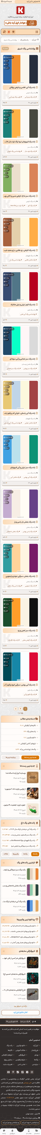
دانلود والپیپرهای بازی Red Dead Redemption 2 (22, 937)
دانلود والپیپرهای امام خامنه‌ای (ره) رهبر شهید (23, 926)
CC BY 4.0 (10, 1098)
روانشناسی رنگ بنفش (14, 586)
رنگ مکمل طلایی (30, 260)
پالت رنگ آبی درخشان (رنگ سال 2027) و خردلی (22, 829)
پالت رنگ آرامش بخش (28, 640)
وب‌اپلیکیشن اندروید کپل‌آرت (30, 1122)
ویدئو (36, 1055)
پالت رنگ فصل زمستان (29, 364)
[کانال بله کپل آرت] (18, 1072)
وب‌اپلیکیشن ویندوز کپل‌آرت (11, 1122)
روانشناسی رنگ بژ (15, 260)
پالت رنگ (9, 1045)
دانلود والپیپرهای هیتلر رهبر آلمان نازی (22, 942)
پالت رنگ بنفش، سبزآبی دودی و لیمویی (20, 576)
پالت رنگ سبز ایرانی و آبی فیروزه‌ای (22, 467)
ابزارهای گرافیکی (7, 1055)
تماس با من (21, 1064)
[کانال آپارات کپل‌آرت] (8, 1072)
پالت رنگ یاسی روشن (29, 531)
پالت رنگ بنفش (31, 527)
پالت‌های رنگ (24, 40)
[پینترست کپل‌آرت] (13, 1072)
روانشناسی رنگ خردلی (14, 151)
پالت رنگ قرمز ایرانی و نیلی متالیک (23, 304)
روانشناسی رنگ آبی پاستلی (12, 423)
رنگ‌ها (25, 854)
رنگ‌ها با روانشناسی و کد (28, 749)
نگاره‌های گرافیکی (28, 725)
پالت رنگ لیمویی (30, 586)
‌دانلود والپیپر (30, 737)
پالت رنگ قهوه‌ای (31, 256)
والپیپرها (16, 854)
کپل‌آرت (34, 40)
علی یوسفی (27, 1082)
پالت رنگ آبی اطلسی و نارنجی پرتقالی (22, 87)
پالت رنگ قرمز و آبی (29, 694)
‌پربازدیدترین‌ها (11, 757)
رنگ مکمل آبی (15, 477)
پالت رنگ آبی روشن (29, 477)
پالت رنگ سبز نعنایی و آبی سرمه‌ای (22, 359)
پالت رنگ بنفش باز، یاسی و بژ (24, 522)
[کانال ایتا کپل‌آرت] (22, 1072)
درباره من (35, 1064)
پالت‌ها (35, 854)
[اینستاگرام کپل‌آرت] (32, 1072)
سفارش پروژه (8, 1060)
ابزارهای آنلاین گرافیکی (27, 743)
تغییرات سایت (7, 1064)
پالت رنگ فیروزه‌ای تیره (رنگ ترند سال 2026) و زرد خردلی (19, 142)
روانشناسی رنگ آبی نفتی (27, 314)
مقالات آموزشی (20, 1050)
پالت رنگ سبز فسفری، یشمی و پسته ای (22, 835)
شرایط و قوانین (20, 1060)
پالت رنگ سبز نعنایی (12, 368)
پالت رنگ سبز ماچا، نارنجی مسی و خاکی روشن (19, 196)
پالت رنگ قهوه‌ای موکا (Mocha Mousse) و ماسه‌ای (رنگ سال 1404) (22, 840)
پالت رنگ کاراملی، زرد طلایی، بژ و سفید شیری (19, 250)
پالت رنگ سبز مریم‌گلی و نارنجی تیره (23, 846)
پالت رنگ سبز (31, 147)
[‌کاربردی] (9, 32)
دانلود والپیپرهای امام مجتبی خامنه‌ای (22, 931)
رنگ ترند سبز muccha (17, 205)
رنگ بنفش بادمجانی (12, 531)
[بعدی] (16, 709)
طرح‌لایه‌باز (34, 1050)
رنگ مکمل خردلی (30, 423)
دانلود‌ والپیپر (20, 1045)
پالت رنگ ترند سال (30, 151)
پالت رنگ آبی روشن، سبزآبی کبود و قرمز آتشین (19, 685)
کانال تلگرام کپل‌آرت (20, 1012)
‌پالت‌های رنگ (30, 731)
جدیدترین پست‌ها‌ (30, 757)
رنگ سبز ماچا (24, 1021)
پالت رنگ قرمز (31, 310)
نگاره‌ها (10, 1050)
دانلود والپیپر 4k (11, 1021)
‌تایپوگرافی (22, 1055)
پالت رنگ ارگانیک (13, 640)
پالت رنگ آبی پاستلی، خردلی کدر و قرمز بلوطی (19, 413)
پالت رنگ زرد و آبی (30, 97)
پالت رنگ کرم (31, 205)
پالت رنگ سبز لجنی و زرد (26, 630)
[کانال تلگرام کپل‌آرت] (27, 1072)
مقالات (6, 854)
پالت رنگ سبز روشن (29, 368)
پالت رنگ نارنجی (31, 93)
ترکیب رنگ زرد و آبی (15, 97)
